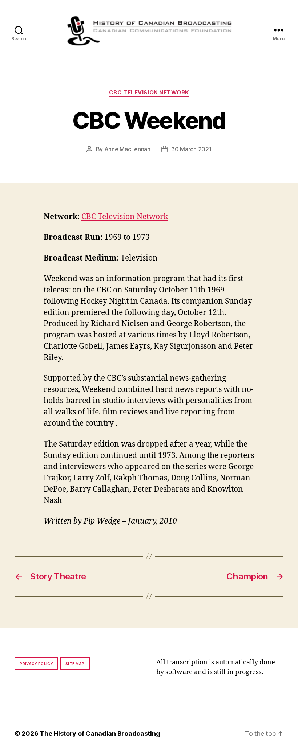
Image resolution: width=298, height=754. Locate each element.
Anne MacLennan (127, 149)
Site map (75, 663)
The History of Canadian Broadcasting (100, 733)
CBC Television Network (149, 92)
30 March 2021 (191, 149)
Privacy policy (36, 663)
